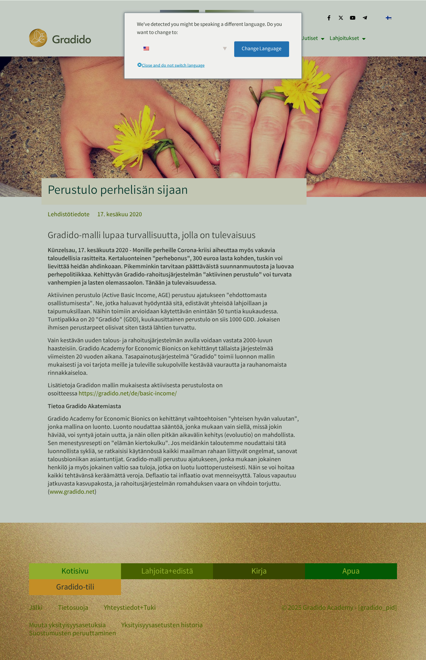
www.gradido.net (72, 492)
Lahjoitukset (344, 39)
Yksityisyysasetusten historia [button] (162, 626)
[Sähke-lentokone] (365, 18)
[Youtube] (353, 18)
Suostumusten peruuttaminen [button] (72, 634)
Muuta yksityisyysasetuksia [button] (67, 626)
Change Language (261, 49)
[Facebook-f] (329, 18)
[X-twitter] (341, 18)
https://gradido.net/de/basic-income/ (128, 393)
